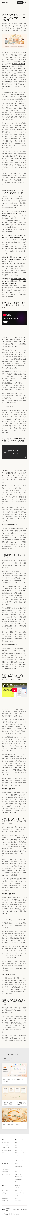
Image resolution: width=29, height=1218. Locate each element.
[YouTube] (7, 1214)
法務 (16, 1147)
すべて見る (7, 1058)
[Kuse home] (5, 2)
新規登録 (20, 2)
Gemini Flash (18, 1176)
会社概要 (17, 1188)
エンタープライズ (19, 1193)
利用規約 (25, 1209)
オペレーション (19, 1160)
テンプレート (5, 1190)
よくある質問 (5, 1198)
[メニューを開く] (25, 2)
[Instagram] (4, 1214)
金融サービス (18, 1150)
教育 (16, 1145)
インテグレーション (6, 1150)
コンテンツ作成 (5, 1145)
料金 (3, 1153)
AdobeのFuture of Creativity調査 (13, 99)
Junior (17, 1198)
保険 (16, 1142)
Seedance (18, 1182)
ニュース (17, 1195)
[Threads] (9, 1214)
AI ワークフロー (5, 1142)
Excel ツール (5, 1200)
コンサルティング (19, 1153)
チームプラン (18, 1190)
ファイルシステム (6, 1147)
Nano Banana (18, 1179)
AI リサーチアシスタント (8, 1174)
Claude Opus (18, 1166)
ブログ (3, 1195)
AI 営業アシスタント (7, 1169)
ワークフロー (5, 1166)
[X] (2, 1214)
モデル (16, 1163)
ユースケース (5, 1163)
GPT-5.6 (17, 1171)
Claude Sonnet (19, 1169)
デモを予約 (18, 1200)
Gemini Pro (18, 1174)
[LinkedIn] (11, 1214)
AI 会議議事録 (5, 1171)
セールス (17, 1158)
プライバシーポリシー (17, 1209)
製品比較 (4, 1193)
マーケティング (19, 1155)
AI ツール (4, 1188)
